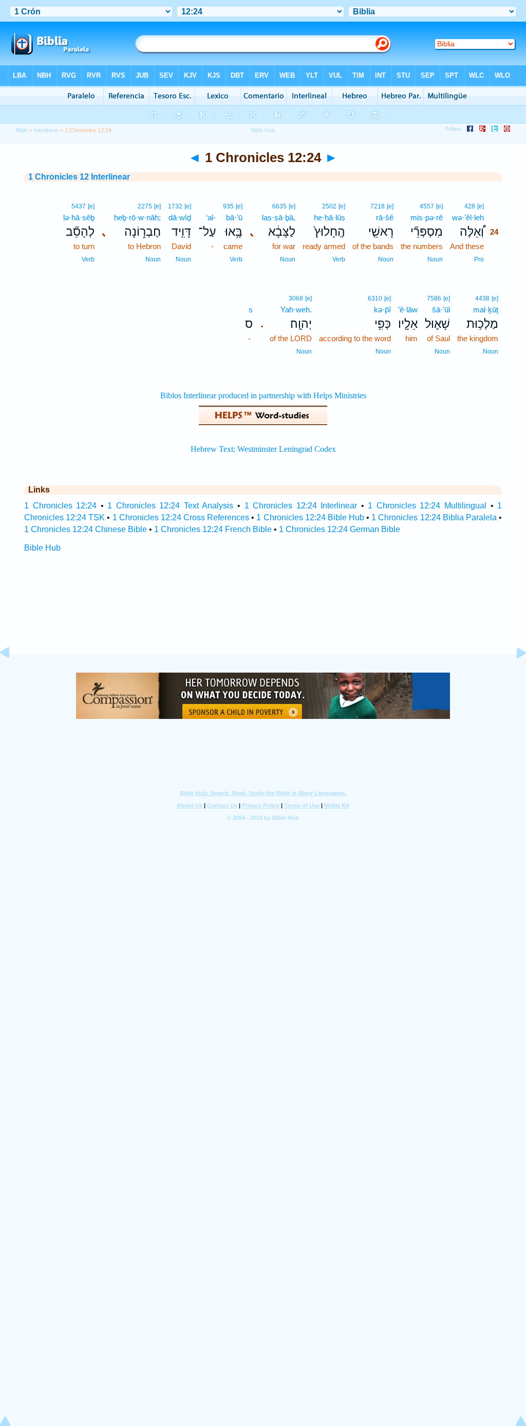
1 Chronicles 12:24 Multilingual (427, 505)
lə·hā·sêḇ (79, 217)
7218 (377, 206)
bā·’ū (234, 217)
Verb (338, 259)
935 (228, 206)
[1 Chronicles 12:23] (13, 676)
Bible (22, 130)
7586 (434, 298)
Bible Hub (42, 547)
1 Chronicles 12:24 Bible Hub (310, 517)
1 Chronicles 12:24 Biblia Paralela (434, 517)
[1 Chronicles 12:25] (513, 676)
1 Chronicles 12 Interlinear (79, 176)
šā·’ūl (441, 309)
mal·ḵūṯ (485, 309)
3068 (296, 298)
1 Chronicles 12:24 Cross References (181, 517)
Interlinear (46, 130)
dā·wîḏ (179, 217)
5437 (78, 206)
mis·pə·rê (426, 217)
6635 (279, 206)
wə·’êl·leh (468, 217)
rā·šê (384, 217)
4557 (427, 206)
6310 (375, 298)
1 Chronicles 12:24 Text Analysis (170, 505)
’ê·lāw (408, 309)
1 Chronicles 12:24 (60, 505)
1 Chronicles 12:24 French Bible (213, 529)
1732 (175, 206)
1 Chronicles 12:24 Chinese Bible (85, 529)
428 (469, 206)
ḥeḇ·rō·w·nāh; (137, 217)
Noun (435, 259)
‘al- (211, 217)
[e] (480, 206)
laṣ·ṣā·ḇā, (278, 217)
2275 (145, 206)
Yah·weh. (296, 309)
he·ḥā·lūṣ (329, 217)
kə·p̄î (382, 309)
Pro (479, 259)
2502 (329, 206)
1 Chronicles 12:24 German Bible (339, 529)
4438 (482, 298)
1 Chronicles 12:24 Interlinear (301, 505)
